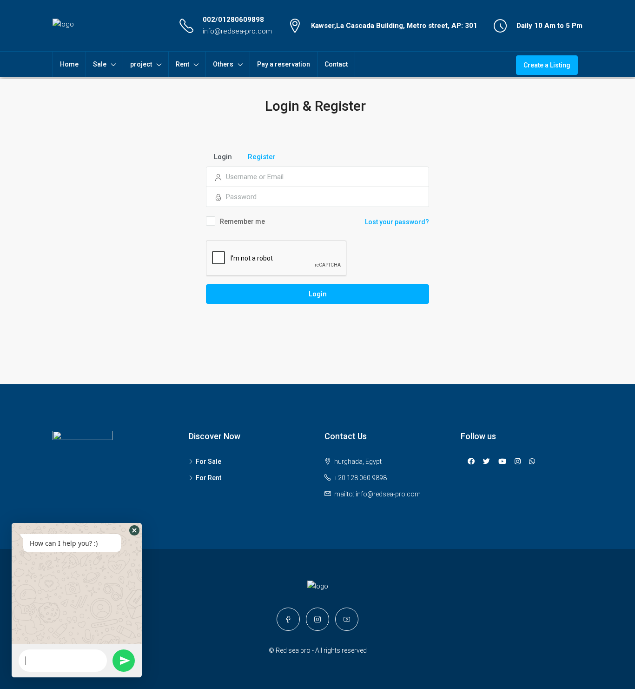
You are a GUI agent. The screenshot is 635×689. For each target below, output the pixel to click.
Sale (99, 64)
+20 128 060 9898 (360, 478)
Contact (336, 64)
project (141, 64)
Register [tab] (262, 157)
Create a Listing (546, 65)
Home (69, 64)
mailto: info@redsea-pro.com (377, 494)
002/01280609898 (233, 19)
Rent (182, 64)
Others (223, 64)
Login (318, 294)
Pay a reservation (283, 64)
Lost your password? (397, 222)
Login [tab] (223, 157)
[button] (134, 530)
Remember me (242, 221)
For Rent (208, 478)
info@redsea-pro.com (237, 31)
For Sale (208, 461)
